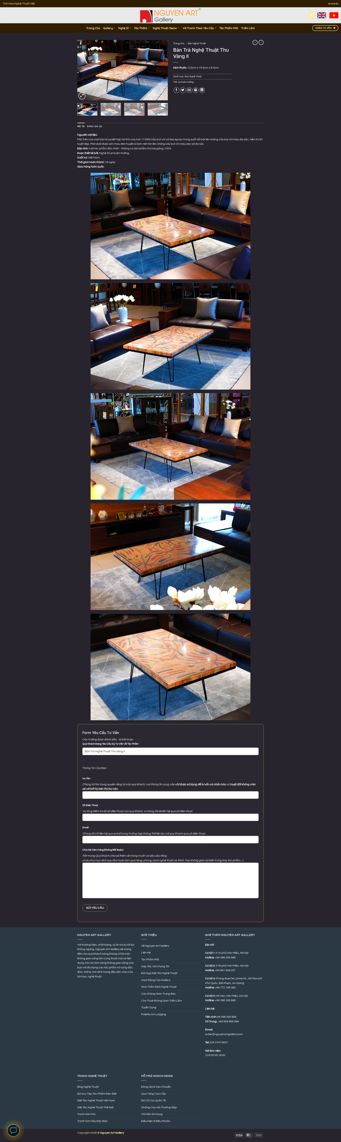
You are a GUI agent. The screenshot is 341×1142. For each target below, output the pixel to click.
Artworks (333, 3)
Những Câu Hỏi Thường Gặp (159, 1107)
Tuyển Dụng (148, 1007)
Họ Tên (87, 778)
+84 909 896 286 (228, 1021)
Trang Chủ (93, 28)
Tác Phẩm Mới (228, 28)
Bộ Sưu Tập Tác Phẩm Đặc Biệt (97, 1093)
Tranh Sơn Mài (86, 1114)
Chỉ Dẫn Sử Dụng (152, 1114)
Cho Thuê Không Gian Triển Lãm (161, 1000)
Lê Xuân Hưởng (186, 82)
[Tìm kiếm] (311, 15)
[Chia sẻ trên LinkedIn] (202, 90)
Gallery (108, 28)
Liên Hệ (146, 952)
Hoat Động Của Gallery (155, 980)
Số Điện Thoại (90, 805)
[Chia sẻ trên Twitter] (183, 90)
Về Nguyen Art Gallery (155, 945)
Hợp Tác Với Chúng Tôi (155, 966)
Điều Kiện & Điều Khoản (155, 1121)
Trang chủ (178, 43)
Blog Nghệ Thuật (88, 1086)
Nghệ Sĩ (123, 28)
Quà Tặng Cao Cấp (153, 1093)
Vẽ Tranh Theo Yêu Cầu (198, 28)
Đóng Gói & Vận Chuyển (156, 1086)
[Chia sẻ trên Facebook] (176, 90)
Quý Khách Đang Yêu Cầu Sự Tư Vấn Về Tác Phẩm (111, 743)
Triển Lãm (248, 28)
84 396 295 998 (226, 1016)
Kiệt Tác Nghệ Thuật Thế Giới (95, 1107)
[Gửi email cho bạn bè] (189, 90)
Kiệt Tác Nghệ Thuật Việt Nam (96, 1100)
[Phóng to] (82, 96)
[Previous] (83, 70)
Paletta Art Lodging (153, 1014)
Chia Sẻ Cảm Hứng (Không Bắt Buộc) (102, 849)
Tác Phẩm (140, 28)
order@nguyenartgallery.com (224, 1034)
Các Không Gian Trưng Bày (158, 993)
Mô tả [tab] (81, 126)
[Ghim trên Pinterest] (196, 90)
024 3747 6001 (219, 1042)
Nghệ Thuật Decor (165, 28)
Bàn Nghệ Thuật (197, 43)
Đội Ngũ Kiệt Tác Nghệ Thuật (159, 973)
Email (86, 827)
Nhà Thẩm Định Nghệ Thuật (159, 986)
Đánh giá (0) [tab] (94, 126)
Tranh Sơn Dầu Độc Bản (92, 1121)
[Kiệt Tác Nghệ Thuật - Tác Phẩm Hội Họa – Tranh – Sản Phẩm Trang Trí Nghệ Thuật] (170, 15)
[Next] (161, 70)
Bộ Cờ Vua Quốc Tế (153, 1100)
